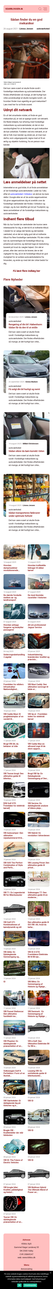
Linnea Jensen (26, 28)
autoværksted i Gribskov (21, 194)
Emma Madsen (32, 382)
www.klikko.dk (28, 1257)
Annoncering (26, 1269)
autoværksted (43, 28)
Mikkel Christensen (30, 444)
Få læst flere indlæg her (26, 270)
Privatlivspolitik (30, 1285)
